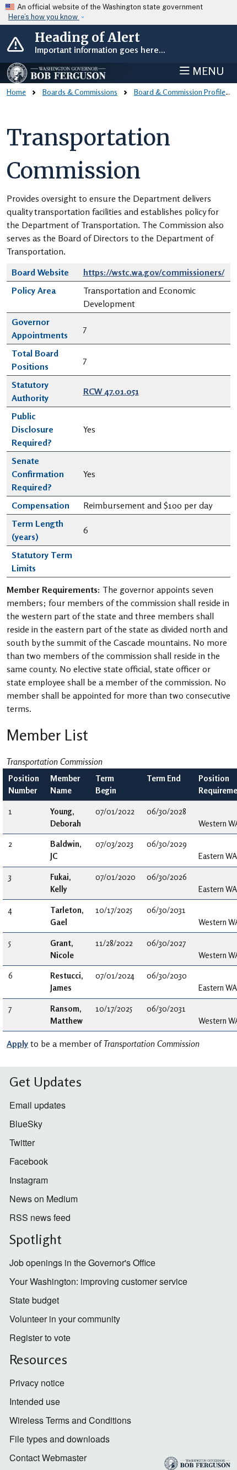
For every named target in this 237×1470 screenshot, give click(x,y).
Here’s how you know (43, 17)
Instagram (28, 1180)
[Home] (57, 73)
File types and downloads (59, 1439)
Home (16, 91)
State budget (34, 1300)
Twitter (22, 1142)
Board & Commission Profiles (181, 91)
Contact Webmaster (48, 1457)
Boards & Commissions (79, 91)
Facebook (28, 1161)
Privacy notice (36, 1382)
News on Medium (43, 1198)
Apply (17, 1043)
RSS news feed (40, 1217)
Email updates (37, 1105)
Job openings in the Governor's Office (82, 1262)
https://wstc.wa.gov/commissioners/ (153, 272)
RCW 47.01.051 (111, 391)
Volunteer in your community (64, 1318)
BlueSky (25, 1123)
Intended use (34, 1401)
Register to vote (40, 1337)
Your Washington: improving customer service (98, 1281)
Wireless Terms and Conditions (70, 1420)
